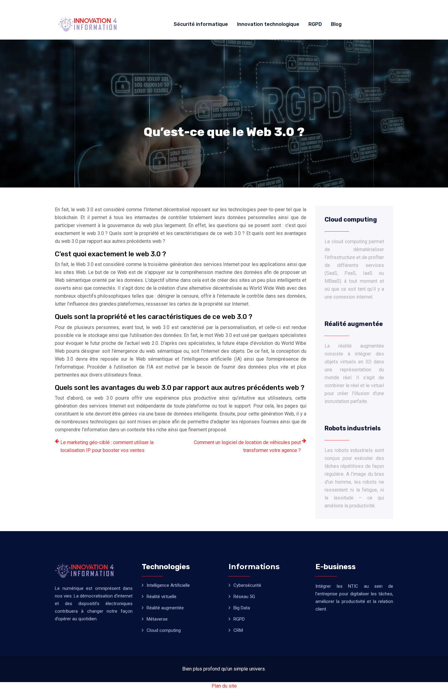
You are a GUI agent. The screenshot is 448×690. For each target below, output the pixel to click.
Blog (336, 24)
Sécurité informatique (201, 24)
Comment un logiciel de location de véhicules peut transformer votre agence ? (247, 446)
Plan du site (224, 686)
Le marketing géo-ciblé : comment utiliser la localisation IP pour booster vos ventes (107, 446)
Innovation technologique (268, 24)
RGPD (315, 24)
